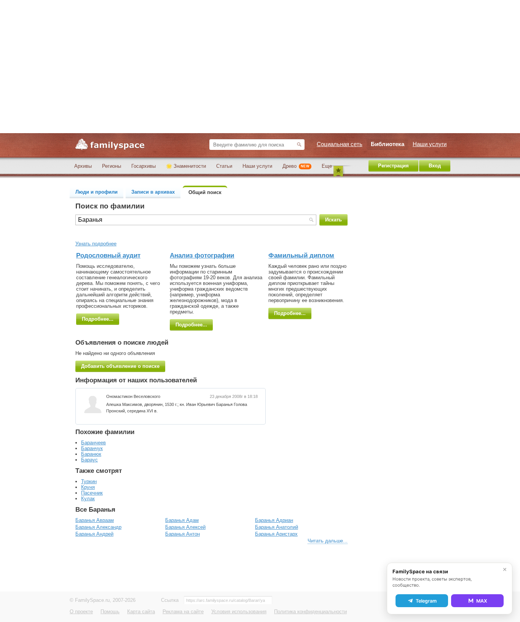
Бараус (89, 460)
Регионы (111, 166)
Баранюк (91, 454)
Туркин (89, 481)
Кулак (88, 498)
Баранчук (92, 448)
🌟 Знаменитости (186, 166)
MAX (481, 601)
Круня (88, 487)
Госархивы (143, 166)
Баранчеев (93, 442)
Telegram (426, 601)
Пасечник (92, 493)
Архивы (83, 166)
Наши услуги (257, 166)
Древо (295, 166)
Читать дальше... (328, 541)
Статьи (224, 166)
